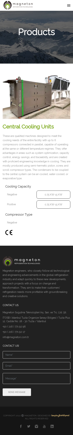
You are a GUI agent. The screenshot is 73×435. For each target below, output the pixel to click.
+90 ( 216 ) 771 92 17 (14, 331)
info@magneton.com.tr (16, 337)
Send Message (17, 392)
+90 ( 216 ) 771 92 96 (14, 326)
